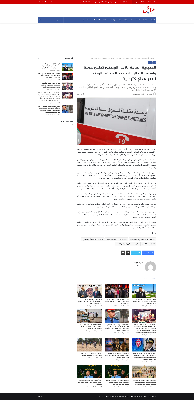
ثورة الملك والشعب (122, 244)
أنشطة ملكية (96, 20)
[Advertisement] (97, 40)
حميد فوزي (149, 94)
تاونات (144, 244)
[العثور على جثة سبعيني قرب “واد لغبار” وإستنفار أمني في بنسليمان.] (89, 344)
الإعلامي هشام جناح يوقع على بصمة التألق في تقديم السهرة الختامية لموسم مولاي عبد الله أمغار (117, 382)
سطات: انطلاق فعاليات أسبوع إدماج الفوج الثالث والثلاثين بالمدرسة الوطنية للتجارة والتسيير (105, 2)
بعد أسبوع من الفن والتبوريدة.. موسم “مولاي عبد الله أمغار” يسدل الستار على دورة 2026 (90, 382)
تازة (152, 244)
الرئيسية (152, 20)
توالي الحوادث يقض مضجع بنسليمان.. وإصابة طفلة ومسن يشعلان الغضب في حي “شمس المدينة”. (117, 355)
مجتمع (131, 20)
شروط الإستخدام (123, 396)
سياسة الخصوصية (111, 396)
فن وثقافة (105, 20)
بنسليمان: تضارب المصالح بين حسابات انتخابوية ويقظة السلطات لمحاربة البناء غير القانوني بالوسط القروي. (144, 382)
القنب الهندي (111, 239)
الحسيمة (122, 239)
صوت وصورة (86, 20)
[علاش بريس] (149, 10)
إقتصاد (113, 20)
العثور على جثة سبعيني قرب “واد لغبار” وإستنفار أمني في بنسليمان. (91, 354)
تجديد (135, 244)
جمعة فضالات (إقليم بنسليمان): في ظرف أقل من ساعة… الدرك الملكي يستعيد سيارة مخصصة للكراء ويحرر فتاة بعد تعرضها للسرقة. (117, 327)
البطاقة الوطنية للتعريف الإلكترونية (141, 239)
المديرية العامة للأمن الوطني (92, 239)
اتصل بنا (101, 396)
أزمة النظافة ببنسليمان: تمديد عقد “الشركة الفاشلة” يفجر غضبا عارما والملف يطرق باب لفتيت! (91, 326)
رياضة (119, 20)
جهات (125, 20)
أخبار (147, 58)
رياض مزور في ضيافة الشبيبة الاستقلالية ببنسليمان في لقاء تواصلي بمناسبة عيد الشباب (90, 301)
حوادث (138, 20)
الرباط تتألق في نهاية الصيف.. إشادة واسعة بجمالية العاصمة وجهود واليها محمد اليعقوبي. (144, 301)
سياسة (145, 20)
